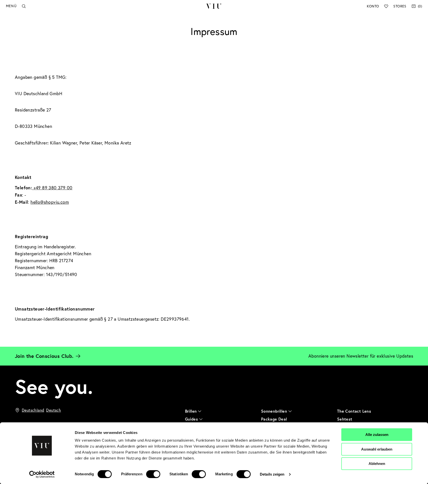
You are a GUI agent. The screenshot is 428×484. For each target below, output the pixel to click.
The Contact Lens (354, 411)
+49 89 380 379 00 (52, 188)
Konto (373, 6)
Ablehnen (377, 463)
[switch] (153, 474)
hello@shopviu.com (49, 202)
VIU (214, 6)
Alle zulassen (376, 434)
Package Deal (274, 419)
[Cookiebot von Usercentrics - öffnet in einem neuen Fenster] (42, 474)
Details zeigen (272, 474)
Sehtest (344, 419)
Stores (399, 6)
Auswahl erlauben (376, 449)
